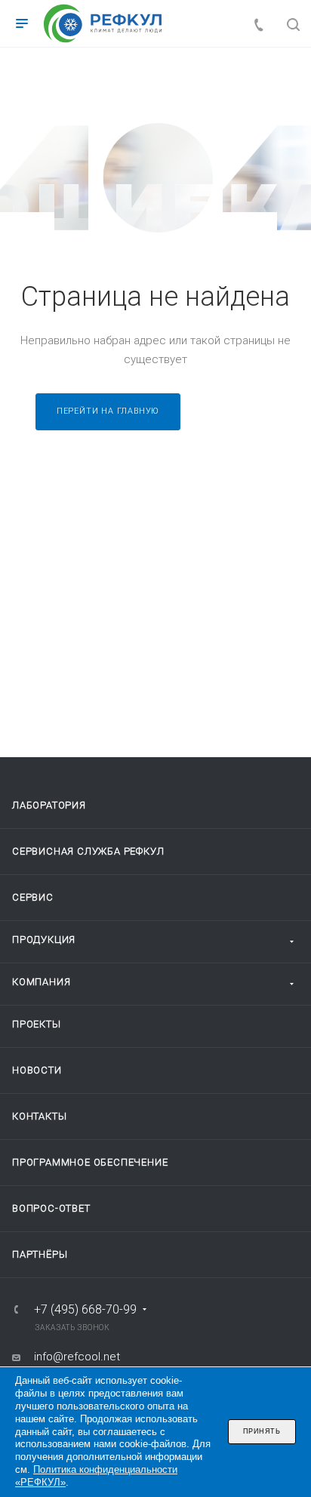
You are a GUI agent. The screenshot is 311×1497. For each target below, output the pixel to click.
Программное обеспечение (90, 1162)
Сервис (33, 897)
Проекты (36, 1024)
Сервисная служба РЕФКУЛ (88, 851)
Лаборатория (49, 805)
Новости (37, 1070)
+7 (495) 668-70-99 (85, 1310)
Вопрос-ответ (51, 1208)
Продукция (43, 939)
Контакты (39, 1116)
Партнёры (39, 1254)
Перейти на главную (108, 411)
